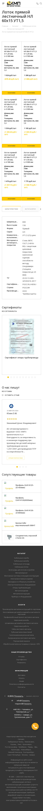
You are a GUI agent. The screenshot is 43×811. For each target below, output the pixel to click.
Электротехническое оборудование (22, 585)
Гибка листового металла (21, 629)
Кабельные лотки (21, 567)
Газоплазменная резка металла (21, 635)
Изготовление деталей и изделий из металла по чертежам (21, 613)
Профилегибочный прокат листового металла (21, 617)
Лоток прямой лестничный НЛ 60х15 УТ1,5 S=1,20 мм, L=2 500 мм (30, 51)
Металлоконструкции (21, 594)
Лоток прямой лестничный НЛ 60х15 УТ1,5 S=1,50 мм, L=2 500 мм (10, 157)
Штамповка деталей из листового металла (21, 623)
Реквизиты (21, 662)
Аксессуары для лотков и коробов (21, 570)
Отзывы (21, 657)
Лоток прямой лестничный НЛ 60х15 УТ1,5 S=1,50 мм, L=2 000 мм (30, 104)
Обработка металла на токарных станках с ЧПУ (21, 644)
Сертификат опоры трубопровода (21, 357)
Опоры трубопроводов (21, 588)
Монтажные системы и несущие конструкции (21, 576)
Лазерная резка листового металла (21, 638)
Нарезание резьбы (21, 620)
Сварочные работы (21, 626)
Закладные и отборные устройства (21, 582)
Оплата (21, 678)
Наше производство (21, 652)
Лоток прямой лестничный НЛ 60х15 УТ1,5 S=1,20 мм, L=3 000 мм (10, 104)
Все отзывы (7, 391)
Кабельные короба (21, 558)
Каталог (21, 553)
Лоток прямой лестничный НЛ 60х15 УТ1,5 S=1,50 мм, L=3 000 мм (30, 157)
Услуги (21, 605)
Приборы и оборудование (21, 597)
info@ (23, 700)
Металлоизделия (21, 591)
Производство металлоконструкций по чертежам (22, 609)
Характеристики (11, 209)
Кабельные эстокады (21, 564)
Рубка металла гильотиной (21, 632)
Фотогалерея (30, 209)
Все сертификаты (9, 311)
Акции (21, 681)
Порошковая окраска (21, 641)
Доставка (21, 675)
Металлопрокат (21, 573)
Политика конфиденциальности (21, 684)
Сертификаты (21, 660)
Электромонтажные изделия (22, 579)
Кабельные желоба (21, 561)
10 (35, 377)
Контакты (21, 687)
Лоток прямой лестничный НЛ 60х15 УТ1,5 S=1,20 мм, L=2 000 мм (10, 51)
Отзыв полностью (15, 458)
